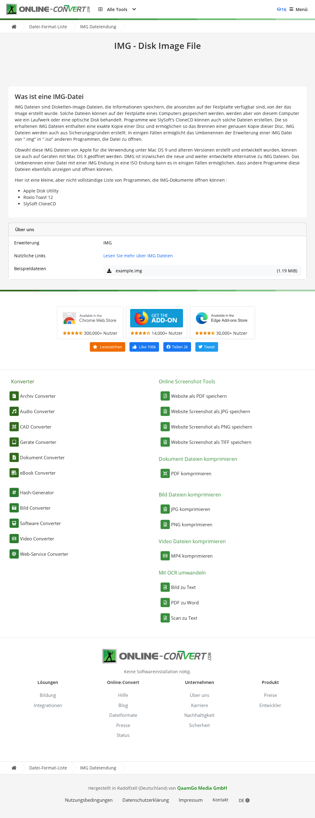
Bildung (48, 695)
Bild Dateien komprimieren (190, 494)
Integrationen (48, 705)
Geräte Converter (38, 442)
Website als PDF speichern (199, 396)
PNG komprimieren (191, 524)
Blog (123, 705)
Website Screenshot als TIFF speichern (211, 442)
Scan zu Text (184, 618)
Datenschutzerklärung (145, 800)
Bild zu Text (183, 587)
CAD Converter (35, 427)
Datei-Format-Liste (48, 27)
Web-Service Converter (44, 554)
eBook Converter (38, 473)
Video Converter (37, 538)
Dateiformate (123, 715)
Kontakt (220, 800)
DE (242, 800)
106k (147, 347)
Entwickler (270, 705)
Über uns (199, 695)
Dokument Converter (42, 457)
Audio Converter (37, 411)
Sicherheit (199, 725)
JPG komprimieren (190, 509)
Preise (270, 695)
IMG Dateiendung (98, 27)
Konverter (22, 381)
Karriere (199, 705)
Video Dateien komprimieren (192, 541)
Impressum (191, 800)
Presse (123, 725)
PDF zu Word (185, 602)
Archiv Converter (38, 396)
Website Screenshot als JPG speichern (210, 411)
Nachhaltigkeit (199, 715)
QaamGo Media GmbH (202, 788)
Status (123, 735)
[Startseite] (14, 26)
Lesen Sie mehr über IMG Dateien (138, 256)
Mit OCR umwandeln (182, 572)
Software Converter (40, 523)
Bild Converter (35, 508)
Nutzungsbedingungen (89, 800)
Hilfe (123, 695)
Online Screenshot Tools (187, 381)
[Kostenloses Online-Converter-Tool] (52, 9)
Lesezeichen (110, 347)
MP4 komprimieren (192, 556)
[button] (117, 9)
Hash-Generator (37, 492)
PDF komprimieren (191, 473)
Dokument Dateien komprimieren (198, 459)
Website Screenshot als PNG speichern (211, 427)
